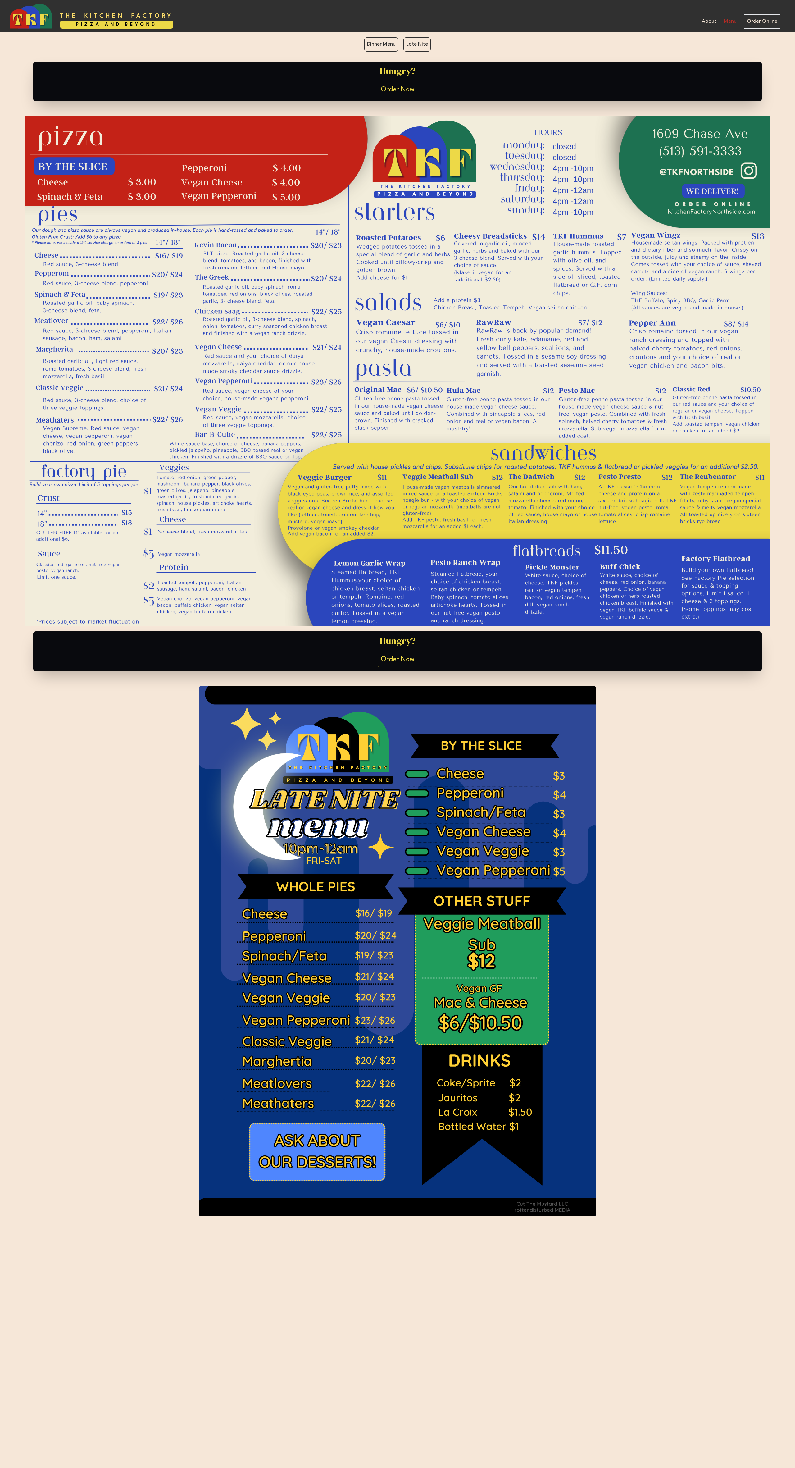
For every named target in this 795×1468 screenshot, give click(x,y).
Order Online (762, 21)
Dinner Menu (381, 44)
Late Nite (417, 44)
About (709, 21)
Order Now (398, 89)
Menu (730, 21)
